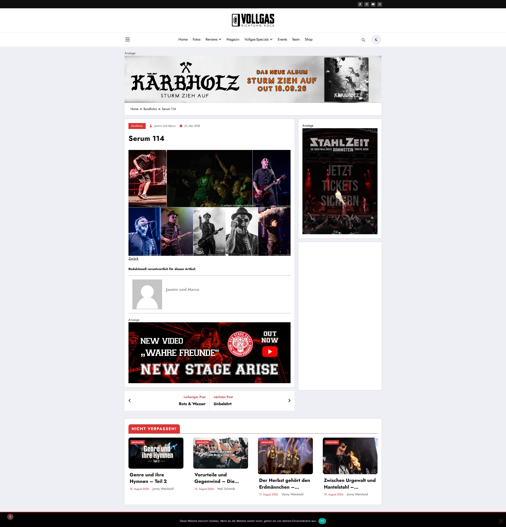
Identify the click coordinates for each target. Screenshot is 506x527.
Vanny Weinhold (292, 494)
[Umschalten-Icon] (127, 40)
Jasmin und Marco (165, 126)
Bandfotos (137, 126)
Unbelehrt (222, 404)
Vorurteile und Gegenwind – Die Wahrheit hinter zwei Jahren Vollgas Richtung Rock (217, 478)
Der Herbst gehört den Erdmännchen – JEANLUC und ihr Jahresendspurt (284, 483)
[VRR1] (253, 79)
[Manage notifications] (10, 517)
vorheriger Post (194, 397)
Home (183, 39)
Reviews (211, 39)
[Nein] (501, 521)
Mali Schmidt (226, 488)
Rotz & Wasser (192, 404)
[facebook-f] (360, 4)
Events (282, 39)
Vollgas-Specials (257, 39)
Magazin (233, 39)
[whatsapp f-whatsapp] (379, 4)
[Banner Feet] (209, 352)
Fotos (196, 39)
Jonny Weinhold (163, 488)
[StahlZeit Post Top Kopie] (340, 181)
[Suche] (363, 40)
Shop (308, 39)
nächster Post (223, 397)
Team (296, 39)
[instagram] (366, 4)
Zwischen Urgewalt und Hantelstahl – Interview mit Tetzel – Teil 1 (350, 483)
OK (322, 520)
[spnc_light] (376, 40)
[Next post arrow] (289, 401)
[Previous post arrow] (129, 401)
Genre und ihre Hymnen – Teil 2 (148, 478)
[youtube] (373, 4)
